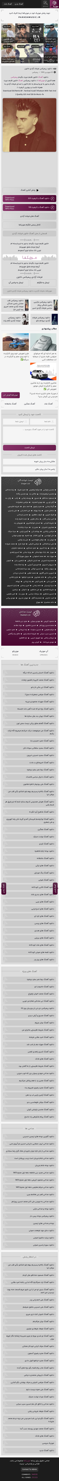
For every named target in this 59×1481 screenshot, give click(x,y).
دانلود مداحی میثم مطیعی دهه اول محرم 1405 (35, 1187)
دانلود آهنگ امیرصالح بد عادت (41, 762)
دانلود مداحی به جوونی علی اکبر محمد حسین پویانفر (32, 1201)
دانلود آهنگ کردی (46, 843)
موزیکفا (54, 4)
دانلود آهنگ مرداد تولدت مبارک (41, 1396)
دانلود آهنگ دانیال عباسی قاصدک (40, 777)
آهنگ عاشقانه (10, 403)
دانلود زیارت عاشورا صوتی (43, 1237)
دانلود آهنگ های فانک (44, 1058)
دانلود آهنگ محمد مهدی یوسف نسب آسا (37, 1428)
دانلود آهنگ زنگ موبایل (44, 872)
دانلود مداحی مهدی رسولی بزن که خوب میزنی (35, 1073)
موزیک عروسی (48, 1443)
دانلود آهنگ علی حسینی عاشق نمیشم (38, 1307)
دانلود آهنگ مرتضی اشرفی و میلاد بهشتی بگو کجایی (32, 1382)
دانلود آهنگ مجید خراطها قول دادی (39, 1360)
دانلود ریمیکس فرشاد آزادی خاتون (38, 68)
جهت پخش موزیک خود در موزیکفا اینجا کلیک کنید (29, 13)
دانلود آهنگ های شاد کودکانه (41, 945)
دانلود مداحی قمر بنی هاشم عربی (40, 1194)
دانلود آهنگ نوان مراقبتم (43, 1321)
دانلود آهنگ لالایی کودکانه (43, 887)
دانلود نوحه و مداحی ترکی (43, 1208)
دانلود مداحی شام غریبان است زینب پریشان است (34, 1158)
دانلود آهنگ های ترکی (45, 865)
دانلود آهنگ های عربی (45, 901)
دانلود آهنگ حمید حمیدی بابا (42, 740)
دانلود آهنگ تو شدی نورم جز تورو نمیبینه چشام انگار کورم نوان (30, 1338)
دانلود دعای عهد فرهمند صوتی (41, 1230)
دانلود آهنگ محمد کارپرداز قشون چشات (37, 680)
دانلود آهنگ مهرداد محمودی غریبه (39, 701)
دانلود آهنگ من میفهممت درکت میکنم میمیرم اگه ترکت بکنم (31, 732)
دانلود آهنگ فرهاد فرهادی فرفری (40, 1328)
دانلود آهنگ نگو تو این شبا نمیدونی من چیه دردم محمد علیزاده (31, 1420)
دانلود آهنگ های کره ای (44, 916)
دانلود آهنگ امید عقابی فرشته (41, 1037)
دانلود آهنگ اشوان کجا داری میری (40, 1314)
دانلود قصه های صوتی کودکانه (41, 952)
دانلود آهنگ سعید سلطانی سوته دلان (38, 748)
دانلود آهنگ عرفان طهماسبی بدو (40, 1102)
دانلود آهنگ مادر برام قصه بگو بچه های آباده (35, 1368)
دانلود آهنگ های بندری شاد (42, 894)
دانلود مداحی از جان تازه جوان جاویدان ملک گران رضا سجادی (30, 1151)
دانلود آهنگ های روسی (44, 923)
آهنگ (40, 77)
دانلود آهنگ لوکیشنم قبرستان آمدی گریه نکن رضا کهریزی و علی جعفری (30, 821)
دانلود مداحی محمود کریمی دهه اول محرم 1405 (34, 1180)
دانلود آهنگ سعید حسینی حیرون (40, 755)
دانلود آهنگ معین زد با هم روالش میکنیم (36, 1080)
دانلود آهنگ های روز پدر (44, 959)
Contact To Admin (29, 1469)
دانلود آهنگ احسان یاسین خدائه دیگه (38, 672)
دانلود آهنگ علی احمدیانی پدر (42, 1299)
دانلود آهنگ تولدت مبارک (43, 836)
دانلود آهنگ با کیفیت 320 (38, 198)
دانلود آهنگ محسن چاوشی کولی (40, 1109)
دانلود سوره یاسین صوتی (43, 1245)
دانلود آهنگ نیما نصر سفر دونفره (40, 769)
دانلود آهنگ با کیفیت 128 (39, 207)
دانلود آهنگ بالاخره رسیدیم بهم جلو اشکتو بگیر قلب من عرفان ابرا (31, 793)
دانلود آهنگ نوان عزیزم (44, 1022)
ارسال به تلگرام (43, 282)
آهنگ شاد (48, 403)
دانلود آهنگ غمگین (46, 829)
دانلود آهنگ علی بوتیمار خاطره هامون (38, 784)
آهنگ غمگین (29, 403)
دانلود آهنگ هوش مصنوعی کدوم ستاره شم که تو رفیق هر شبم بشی (29, 803)
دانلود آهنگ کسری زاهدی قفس (41, 1051)
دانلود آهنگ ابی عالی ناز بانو (42, 687)
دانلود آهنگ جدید (46, 1450)
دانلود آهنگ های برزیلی (44, 938)
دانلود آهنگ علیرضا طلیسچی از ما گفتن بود (36, 1066)
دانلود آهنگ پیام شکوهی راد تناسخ (39, 1116)
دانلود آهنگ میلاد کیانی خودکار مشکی (38, 1346)
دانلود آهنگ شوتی (46, 880)
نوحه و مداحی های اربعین (43, 1223)
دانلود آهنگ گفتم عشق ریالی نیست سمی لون (35, 723)
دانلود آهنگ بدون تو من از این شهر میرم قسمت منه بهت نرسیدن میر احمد (30, 1291)
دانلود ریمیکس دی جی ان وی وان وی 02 (37, 1008)
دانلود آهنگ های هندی (44, 930)
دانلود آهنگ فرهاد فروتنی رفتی (41, 1411)
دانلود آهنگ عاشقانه (45, 858)
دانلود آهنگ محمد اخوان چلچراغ (41, 993)
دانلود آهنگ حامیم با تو (44, 986)
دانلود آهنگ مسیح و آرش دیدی (41, 1015)
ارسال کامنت (29, 447)
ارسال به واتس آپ (16, 282)
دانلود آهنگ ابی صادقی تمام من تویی (38, 1001)
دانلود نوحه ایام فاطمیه (44, 851)
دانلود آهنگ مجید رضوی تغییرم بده (39, 1087)
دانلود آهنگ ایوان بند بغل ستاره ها (39, 716)
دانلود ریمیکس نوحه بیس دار (42, 1216)
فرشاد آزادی (39, 291)
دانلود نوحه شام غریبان (44, 1165)
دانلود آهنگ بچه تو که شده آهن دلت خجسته (35, 709)
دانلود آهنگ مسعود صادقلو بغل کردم (38, 1275)
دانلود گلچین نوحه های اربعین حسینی (38, 1136)
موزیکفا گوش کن (10, 395)
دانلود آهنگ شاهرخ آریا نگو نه (41, 812)
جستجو (45, 6)
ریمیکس (35, 72)
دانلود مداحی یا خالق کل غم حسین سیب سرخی (35, 1404)
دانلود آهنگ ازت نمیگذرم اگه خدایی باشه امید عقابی (32, 1282)
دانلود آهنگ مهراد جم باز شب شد (40, 1044)
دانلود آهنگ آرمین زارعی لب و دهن (40, 1095)
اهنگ (20, 80)
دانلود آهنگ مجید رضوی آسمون (41, 1353)
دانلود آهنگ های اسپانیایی (42, 908)
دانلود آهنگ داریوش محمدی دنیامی (39, 1375)
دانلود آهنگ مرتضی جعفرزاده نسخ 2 (39, 694)
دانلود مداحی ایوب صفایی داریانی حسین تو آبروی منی (31, 1143)
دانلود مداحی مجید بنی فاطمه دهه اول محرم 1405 (33, 1172)
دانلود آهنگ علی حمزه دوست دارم (40, 1389)
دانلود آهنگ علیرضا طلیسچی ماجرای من (38, 1030)
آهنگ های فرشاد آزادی (29, 216)
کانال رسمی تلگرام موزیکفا (29, 224)
